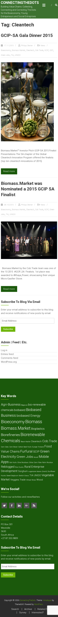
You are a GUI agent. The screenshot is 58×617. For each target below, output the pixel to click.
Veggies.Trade (18, 479)
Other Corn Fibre (35, 462)
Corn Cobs (5, 447)
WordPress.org (9, 361)
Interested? (38, 612)
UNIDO (18, 55)
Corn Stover (13, 447)
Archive (28, 609)
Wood (40, 479)
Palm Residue (47, 462)
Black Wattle (25, 442)
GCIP (46, 50)
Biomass (33, 421)
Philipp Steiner (27, 45)
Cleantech (30, 50)
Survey (22, 612)
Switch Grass (24, 476)
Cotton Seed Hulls (25, 447)
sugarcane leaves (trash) (37, 471)
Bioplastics (38, 428)
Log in (4, 350)
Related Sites (44, 609)
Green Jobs (5, 55)
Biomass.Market (18, 50)
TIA (12, 55)
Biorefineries (10, 435)
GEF (51, 50)
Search (15, 609)
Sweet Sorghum (12, 476)
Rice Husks (19, 467)
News (43, 45)
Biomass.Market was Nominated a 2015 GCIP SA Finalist (27, 189)
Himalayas (47, 600)
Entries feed (7, 354)
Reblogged (7, 466)
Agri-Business (11, 404)
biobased (19, 410)
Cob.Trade (39, 50)
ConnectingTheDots (20, 3)
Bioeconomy (6, 50)
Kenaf (36, 457)
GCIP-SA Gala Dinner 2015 (27, 35)
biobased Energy (28, 415)
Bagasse (24, 405)
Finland (41, 447)
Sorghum (23, 471)
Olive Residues (22, 462)
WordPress (38, 604)
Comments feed (9, 358)
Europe (34, 447)
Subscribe (8, 329)
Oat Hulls (13, 462)
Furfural (26, 451)
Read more (9, 171)
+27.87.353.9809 (9, 538)
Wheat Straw (31, 480)
